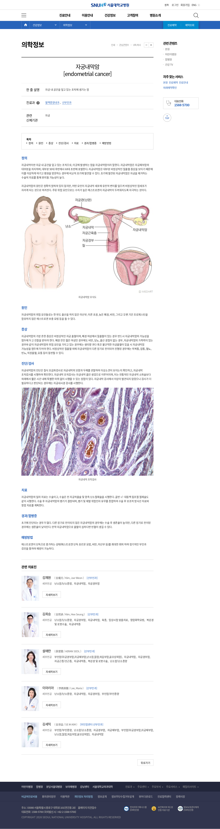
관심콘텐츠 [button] (124, 44)
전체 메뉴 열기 (23, 15)
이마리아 (48, 687)
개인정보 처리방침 (83, 796)
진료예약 (172, 25)
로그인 (175, 5)
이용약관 (64, 796)
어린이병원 (170, 54)
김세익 (46, 724)
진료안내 (64, 15)
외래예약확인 (170, 87)
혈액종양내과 (52, 102)
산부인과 (67, 102)
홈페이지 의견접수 (87, 807)
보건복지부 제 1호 (162, 808)
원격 (166, 4)
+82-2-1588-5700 (66, 812)
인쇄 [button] (113, 44)
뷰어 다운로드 (146, 796)
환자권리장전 (49, 796)
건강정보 (110, 15)
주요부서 (156, 787)
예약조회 (189, 25)
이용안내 (87, 15)
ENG (194, 5)
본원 (167, 49)
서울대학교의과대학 (102, 787)
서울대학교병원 (110, 5)
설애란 (46, 651)
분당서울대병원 (54, 787)
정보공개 (102, 796)
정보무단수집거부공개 (122, 796)
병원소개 (155, 15)
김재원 (46, 577)
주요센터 (141, 787)
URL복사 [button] (137, 44)
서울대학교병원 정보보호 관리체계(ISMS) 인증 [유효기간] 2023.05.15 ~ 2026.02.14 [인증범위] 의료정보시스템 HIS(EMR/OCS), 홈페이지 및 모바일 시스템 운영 (188, 808)
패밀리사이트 (189, 787)
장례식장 (180, 796)
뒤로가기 (145, 763)
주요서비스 (171, 787)
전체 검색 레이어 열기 (196, 15)
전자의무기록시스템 (135, 808)
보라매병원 (71, 787)
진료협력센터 (164, 796)
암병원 (168, 59)
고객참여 (132, 15)
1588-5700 (37, 812)
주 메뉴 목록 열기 (44, 25)
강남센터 (84, 787)
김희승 (46, 614)
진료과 (128, 787)
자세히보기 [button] (51, 595)
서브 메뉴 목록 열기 (75, 25)
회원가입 (185, 5)
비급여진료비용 (29, 796)
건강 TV (169, 64)
